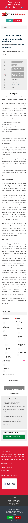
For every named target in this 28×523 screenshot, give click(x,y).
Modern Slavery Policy (14, 500)
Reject (18, 517)
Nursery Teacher (8, 357)
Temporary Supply (17, 62)
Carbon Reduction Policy (14, 501)
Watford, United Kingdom (16, 69)
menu (5, 27)
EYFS (5, 342)
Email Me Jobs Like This (14, 437)
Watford (14, 65)
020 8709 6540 (15, 2)
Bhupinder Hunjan (16, 85)
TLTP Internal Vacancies (6, 326)
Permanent (6, 368)
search (15, 44)
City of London (20, 337)
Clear (12, 318)
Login (9, 21)
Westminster (22, 352)
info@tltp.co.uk (15, 4)
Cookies (14, 504)
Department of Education (9, 475)
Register (17, 21)
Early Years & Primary (6, 334)
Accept (10, 517)
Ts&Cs (14, 497)
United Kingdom (20, 322)
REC (2, 473)
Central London (19, 329)
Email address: (14, 380)
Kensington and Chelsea (22, 345)
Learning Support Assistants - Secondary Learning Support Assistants (18, 75)
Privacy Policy (14, 499)
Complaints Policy (14, 503)
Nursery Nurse (8, 349)
